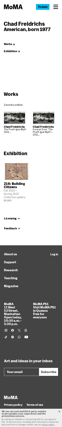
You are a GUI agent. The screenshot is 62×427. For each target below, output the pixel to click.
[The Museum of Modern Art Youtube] (26, 337)
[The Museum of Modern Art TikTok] (6, 337)
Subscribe (48, 372)
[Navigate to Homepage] (13, 7)
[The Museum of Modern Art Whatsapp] (19, 337)
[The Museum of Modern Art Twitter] (19, 330)
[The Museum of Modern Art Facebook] (12, 330)
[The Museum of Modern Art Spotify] (12, 337)
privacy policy (48, 424)
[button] (56, 7)
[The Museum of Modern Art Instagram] (6, 330)
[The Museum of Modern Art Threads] (25, 330)
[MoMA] (10, 397)
